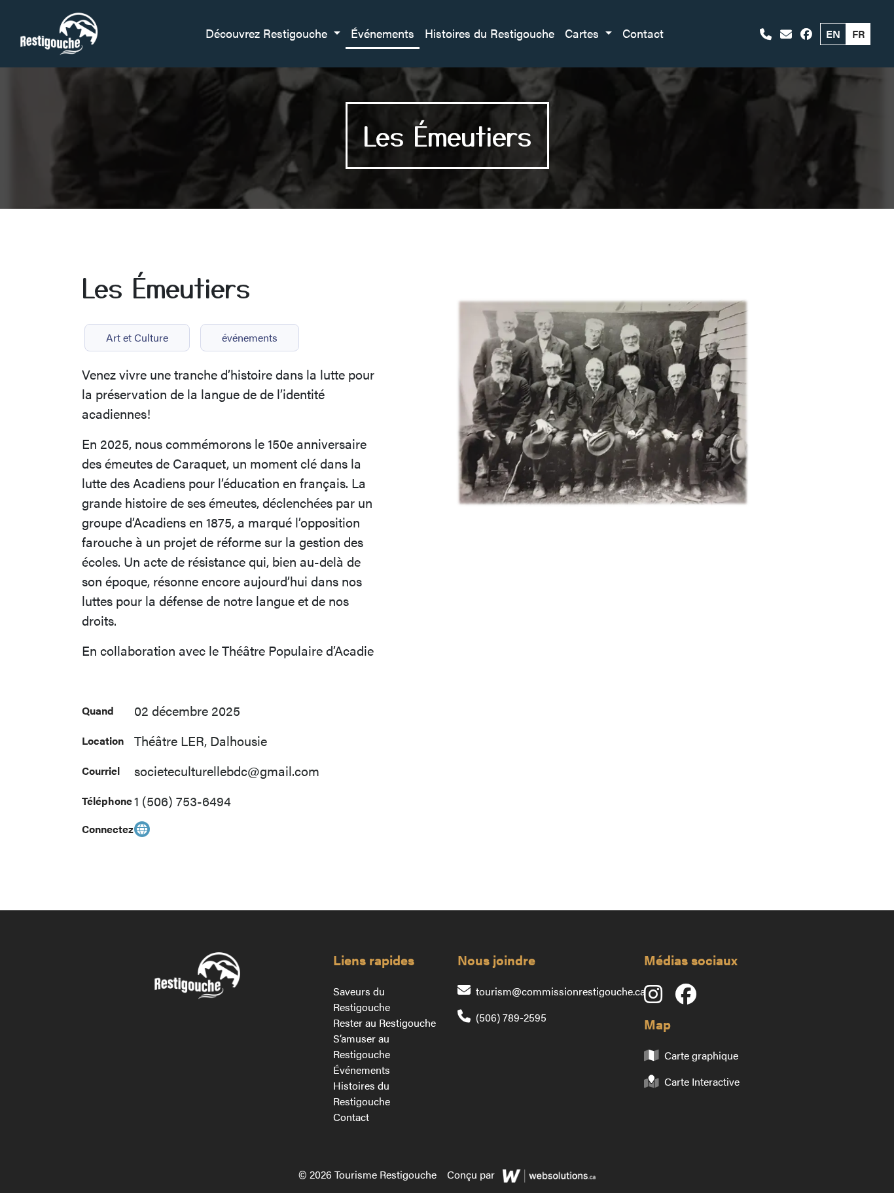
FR (858, 33)
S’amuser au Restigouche (361, 1046)
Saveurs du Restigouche (361, 999)
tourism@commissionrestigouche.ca (560, 991)
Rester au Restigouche (384, 1022)
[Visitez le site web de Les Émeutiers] (142, 829)
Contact (643, 33)
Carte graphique (701, 1055)
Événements (382, 33)
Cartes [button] (583, 33)
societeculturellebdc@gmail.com (226, 770)
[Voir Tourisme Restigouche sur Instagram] (659, 997)
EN (833, 33)
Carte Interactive (702, 1081)
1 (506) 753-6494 (182, 800)
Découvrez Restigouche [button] (268, 33)
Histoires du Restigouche (489, 33)
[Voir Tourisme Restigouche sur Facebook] (806, 34)
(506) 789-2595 (511, 1017)
